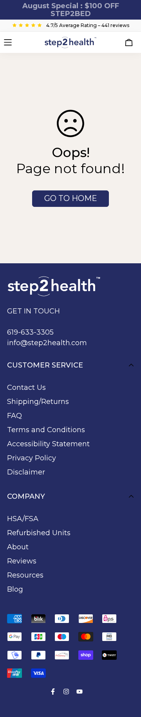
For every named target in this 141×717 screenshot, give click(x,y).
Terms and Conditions (46, 429)
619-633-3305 (30, 332)
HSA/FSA (22, 518)
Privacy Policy (31, 458)
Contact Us (26, 387)
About (18, 547)
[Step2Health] (70, 42)
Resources (25, 575)
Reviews (21, 561)
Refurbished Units (38, 533)
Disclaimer (26, 472)
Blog (15, 589)
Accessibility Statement (48, 444)
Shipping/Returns (38, 401)
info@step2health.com (47, 343)
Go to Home (70, 198)
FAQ (14, 415)
